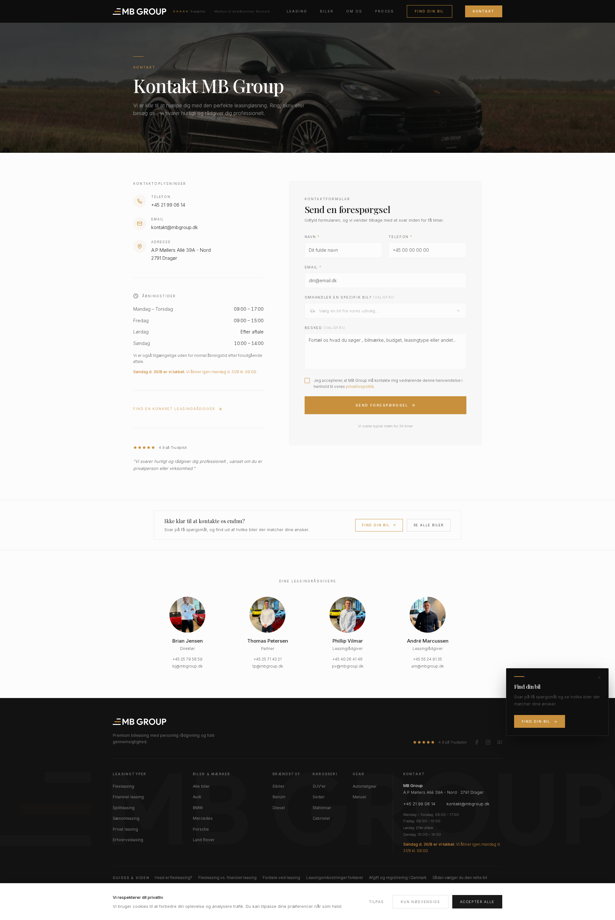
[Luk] (599, 677)
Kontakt (484, 11)
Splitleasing (124, 807)
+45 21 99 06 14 (419, 803)
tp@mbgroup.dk (267, 666)
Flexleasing (123, 786)
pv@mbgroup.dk (347, 666)
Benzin (279, 796)
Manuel (359, 796)
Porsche (201, 829)
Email (313, 267)
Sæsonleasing (126, 818)
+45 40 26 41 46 (347, 659)
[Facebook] (476, 742)
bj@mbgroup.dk (187, 666)
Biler (326, 11)
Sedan (318, 796)
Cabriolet (321, 818)
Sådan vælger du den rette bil (459, 877)
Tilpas (376, 901)
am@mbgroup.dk (428, 666)
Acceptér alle (477, 901)
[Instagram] (488, 742)
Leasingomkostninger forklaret (334, 877)
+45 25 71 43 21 (268, 659)
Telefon (400, 236)
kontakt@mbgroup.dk (468, 803)
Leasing (297, 11)
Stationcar (322, 807)
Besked (325, 327)
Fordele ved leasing (281, 877)
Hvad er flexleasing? (173, 877)
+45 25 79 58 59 (187, 659)
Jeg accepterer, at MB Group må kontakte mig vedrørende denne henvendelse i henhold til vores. (388, 383)
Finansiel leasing (128, 796)
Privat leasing (125, 829)
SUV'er (319, 786)
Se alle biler (429, 525)
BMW (198, 807)
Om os (354, 11)
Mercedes (203, 818)
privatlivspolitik (360, 386)
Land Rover (204, 839)
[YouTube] (499, 742)
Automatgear (365, 786)
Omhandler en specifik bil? (350, 297)
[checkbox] (307, 380)
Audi (197, 796)
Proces (384, 11)
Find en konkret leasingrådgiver (174, 409)
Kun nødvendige (420, 901)
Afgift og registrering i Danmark (397, 877)
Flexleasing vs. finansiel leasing (227, 877)
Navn (312, 236)
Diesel (279, 807)
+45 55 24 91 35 (427, 659)
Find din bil (429, 11)
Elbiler (278, 786)
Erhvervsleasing (128, 839)
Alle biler (201, 786)
